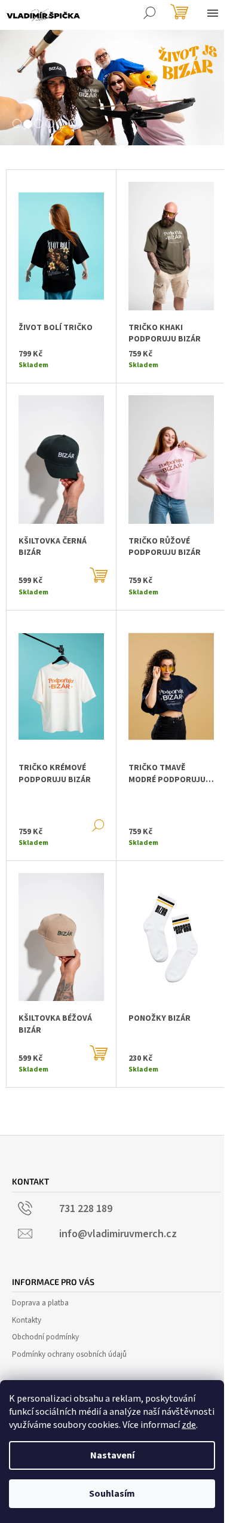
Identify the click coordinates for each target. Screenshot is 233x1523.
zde (189, 1425)
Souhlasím (112, 1493)
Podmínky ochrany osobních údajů (69, 1354)
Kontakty (26, 1320)
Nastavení (112, 1455)
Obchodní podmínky (45, 1337)
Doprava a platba (40, 1303)
